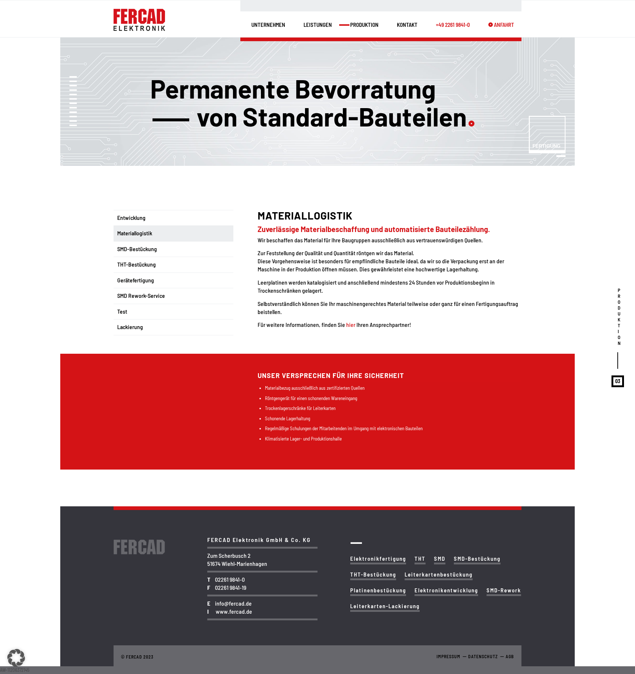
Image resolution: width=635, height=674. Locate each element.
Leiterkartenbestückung (439, 574)
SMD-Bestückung (137, 249)
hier (351, 324)
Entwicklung (131, 218)
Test (122, 312)
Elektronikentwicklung (446, 590)
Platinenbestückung (378, 590)
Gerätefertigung (135, 280)
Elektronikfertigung (378, 558)
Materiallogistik (134, 233)
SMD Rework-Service (141, 296)
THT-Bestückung (136, 264)
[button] (16, 658)
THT (420, 558)
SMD (439, 558)
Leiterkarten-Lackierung (385, 606)
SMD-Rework (504, 590)
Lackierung (130, 327)
